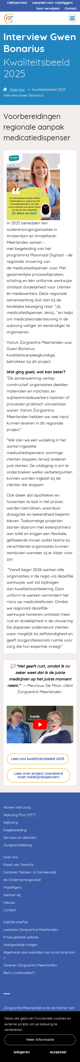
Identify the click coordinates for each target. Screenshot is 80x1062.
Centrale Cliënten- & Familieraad (29, 872)
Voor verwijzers (48, 8)
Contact (71, 8)
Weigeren (22, 1052)
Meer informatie (40, 1040)
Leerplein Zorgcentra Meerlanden (30, 929)
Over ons (17, 89)
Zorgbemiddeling (17, 845)
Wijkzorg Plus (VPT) (19, 815)
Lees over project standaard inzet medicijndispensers (38, 775)
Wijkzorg (10, 822)
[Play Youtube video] (40, 724)
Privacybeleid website (21, 937)
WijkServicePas (15, 922)
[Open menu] (72, 18)
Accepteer (58, 1052)
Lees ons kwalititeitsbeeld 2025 (37, 759)
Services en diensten (19, 837)
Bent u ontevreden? (19, 973)
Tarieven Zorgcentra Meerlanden (30, 965)
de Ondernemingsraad (22, 880)
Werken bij (12, 895)
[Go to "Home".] (8, 18)
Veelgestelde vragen (20, 945)
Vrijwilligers (12, 887)
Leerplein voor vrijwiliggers (52, 2)
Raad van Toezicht (18, 865)
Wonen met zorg (17, 807)
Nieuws (9, 902)
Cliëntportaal (17, 2)
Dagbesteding (15, 830)
